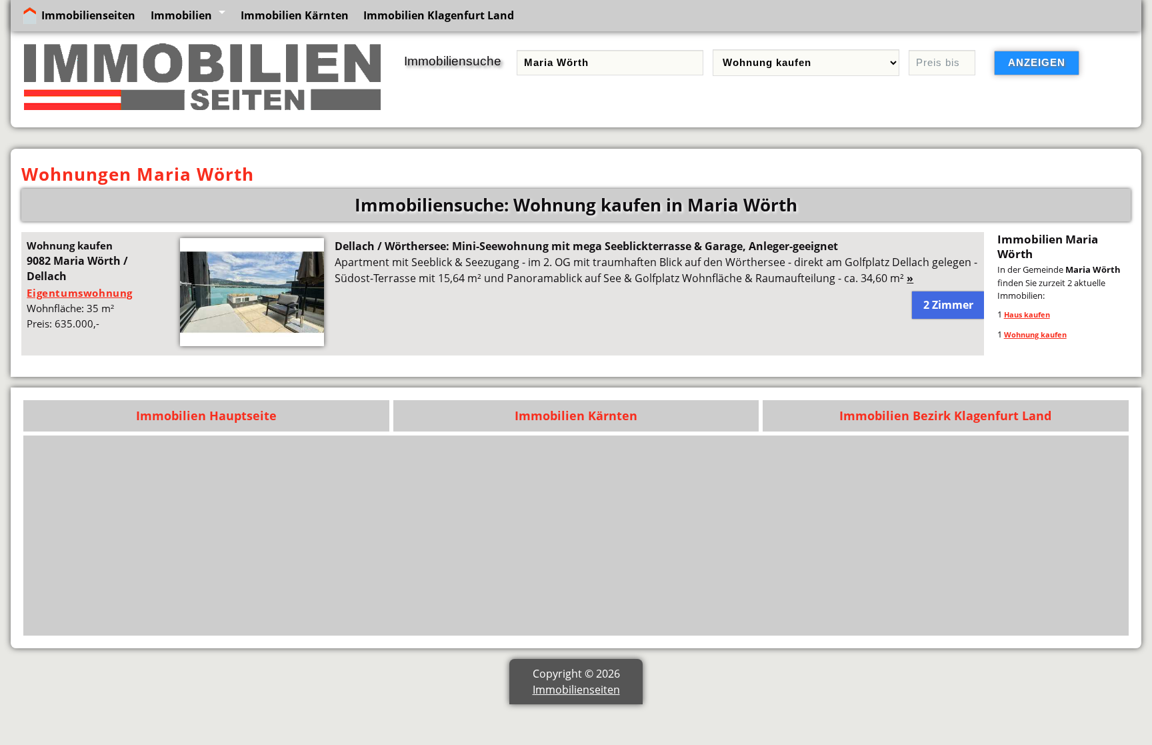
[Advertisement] (722, 535)
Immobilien (181, 15)
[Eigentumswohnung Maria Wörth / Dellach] (252, 342)
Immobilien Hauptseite (206, 416)
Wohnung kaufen (1035, 334)
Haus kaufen (1027, 314)
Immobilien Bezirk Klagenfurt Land (945, 416)
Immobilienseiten (88, 15)
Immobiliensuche (452, 61)
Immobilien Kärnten (295, 15)
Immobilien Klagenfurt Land (438, 15)
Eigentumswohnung (80, 292)
